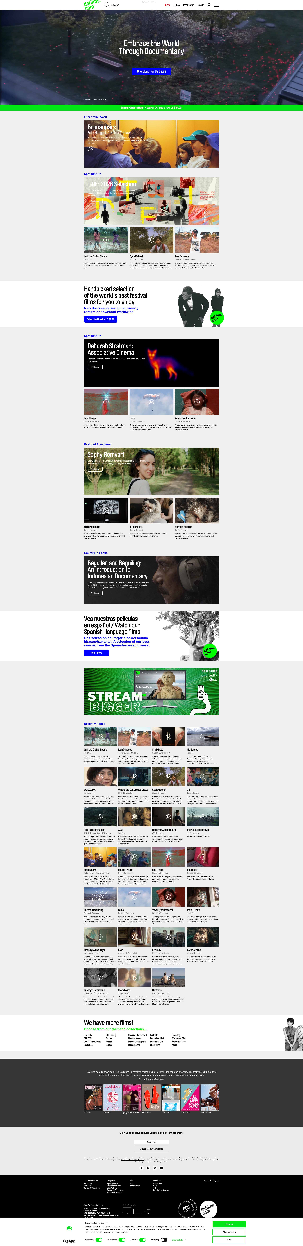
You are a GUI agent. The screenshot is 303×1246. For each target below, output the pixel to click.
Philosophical (134, 1045)
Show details (177, 1240)
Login (201, 5)
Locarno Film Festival (137, 1035)
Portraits (154, 1035)
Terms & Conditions (92, 1188)
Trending (176, 1035)
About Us (88, 1184)
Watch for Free (179, 1042)
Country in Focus (96, 553)
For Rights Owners (161, 1190)
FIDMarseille (166, 1112)
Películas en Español (137, 1042)
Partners (87, 1186)
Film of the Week (95, 117)
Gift (154, 1188)
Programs (188, 5)
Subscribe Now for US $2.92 (100, 319)
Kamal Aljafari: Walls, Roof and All (95, 99)
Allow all (229, 1224)
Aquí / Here (96, 652)
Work (174, 1045)
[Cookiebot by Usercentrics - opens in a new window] (69, 1241)
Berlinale (88, 1035)
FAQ (155, 1186)
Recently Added (94, 723)
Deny (229, 1240)
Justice (109, 1045)
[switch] (122, 1240)
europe (153, 2)
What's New (112, 1188)
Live (167, 5)
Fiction (109, 1038)
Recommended (156, 1042)
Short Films (155, 1045)
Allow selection (229, 1232)
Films (176, 5)
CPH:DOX (87, 1038)
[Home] (92, 5)
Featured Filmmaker (97, 444)
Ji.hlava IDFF (185, 1112)
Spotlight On (92, 173)
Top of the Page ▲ (211, 1181)
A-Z (131, 1184)
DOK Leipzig (111, 1035)
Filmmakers (135, 1186)
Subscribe (157, 1184)
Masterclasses (134, 1038)
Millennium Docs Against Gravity (131, 1113)
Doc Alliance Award (92, 1042)
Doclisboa (88, 1045)
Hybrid (109, 1042)
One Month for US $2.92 (151, 71)
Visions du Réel (179, 1038)
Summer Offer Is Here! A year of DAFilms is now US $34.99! (151, 107)
